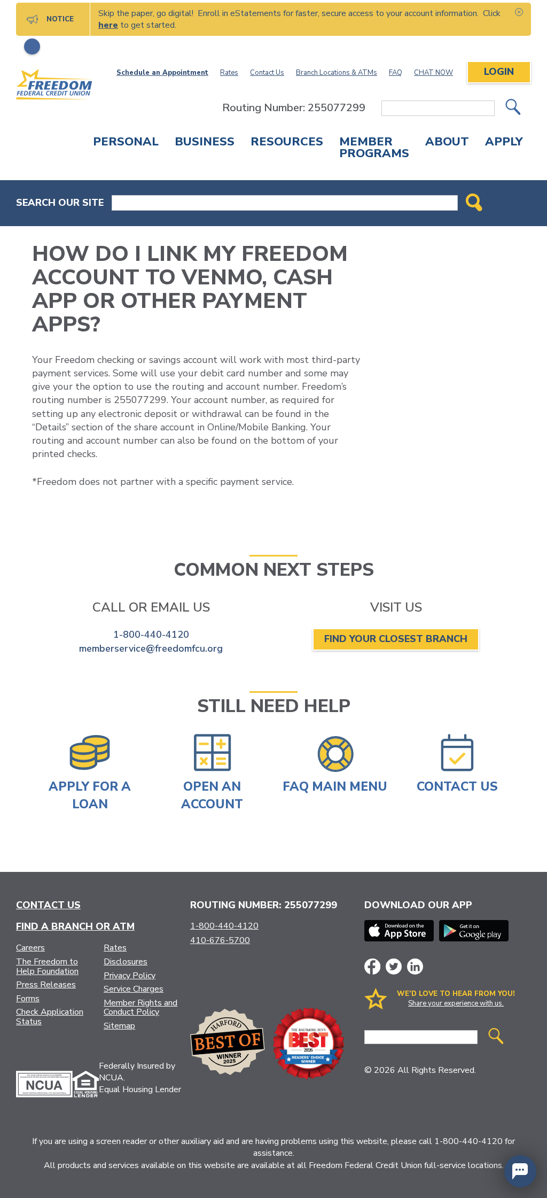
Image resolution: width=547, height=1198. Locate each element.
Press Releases (46, 985)
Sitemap (119, 1026)
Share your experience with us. (456, 1003)
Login (499, 71)
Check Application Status (49, 1016)
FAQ (395, 73)
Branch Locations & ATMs (336, 73)
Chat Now (433, 73)
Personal (126, 143)
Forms (28, 998)
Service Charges (133, 989)
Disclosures (125, 962)
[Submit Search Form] (513, 108)
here (108, 25)
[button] (520, 1171)
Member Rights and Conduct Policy (140, 1007)
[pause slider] (32, 46)
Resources (287, 143)
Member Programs (374, 148)
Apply (504, 143)
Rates (229, 73)
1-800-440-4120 (151, 634)
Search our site (60, 202)
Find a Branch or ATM (75, 926)
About (447, 143)
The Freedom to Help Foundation (47, 966)
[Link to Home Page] (54, 86)
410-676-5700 (220, 940)
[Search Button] (474, 203)
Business (205, 143)
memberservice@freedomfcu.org (151, 648)
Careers (30, 948)
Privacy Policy (129, 975)
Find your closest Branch (395, 638)
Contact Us (267, 73)
